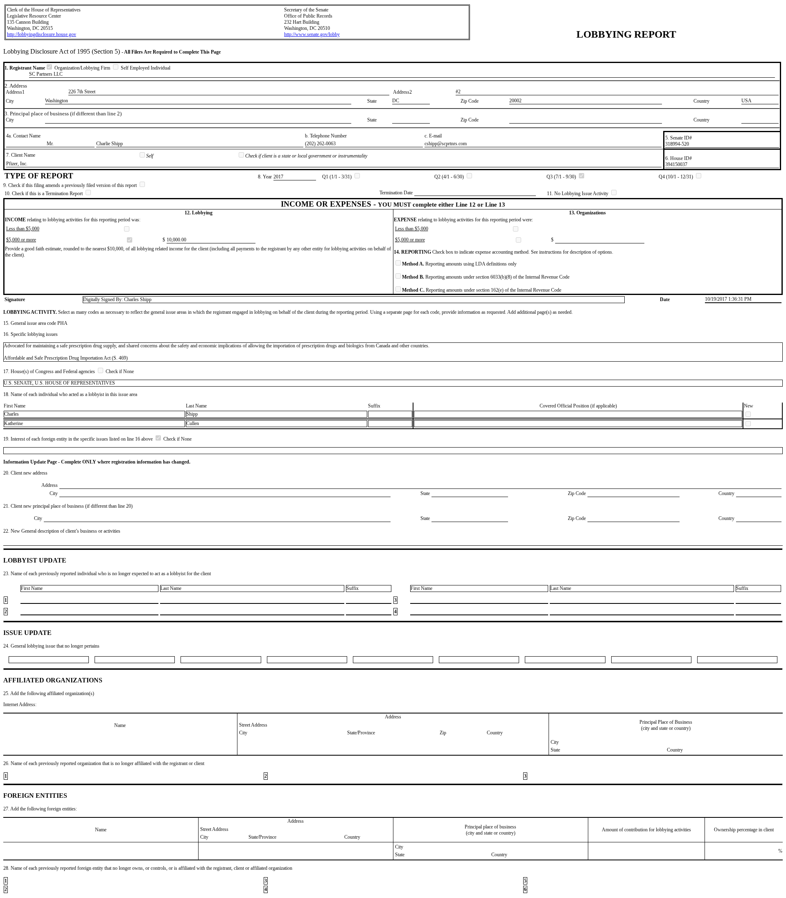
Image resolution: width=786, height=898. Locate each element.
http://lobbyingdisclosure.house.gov (41, 34)
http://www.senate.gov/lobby (312, 34)
